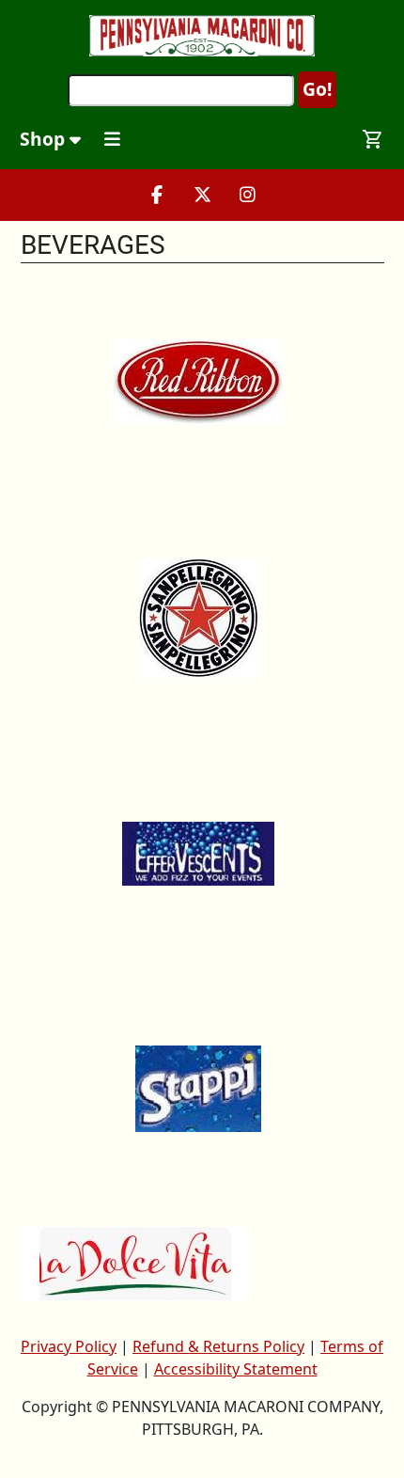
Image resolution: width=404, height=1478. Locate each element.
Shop (45, 138)
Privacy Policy (69, 1346)
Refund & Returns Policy (218, 1346)
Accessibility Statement (236, 1369)
